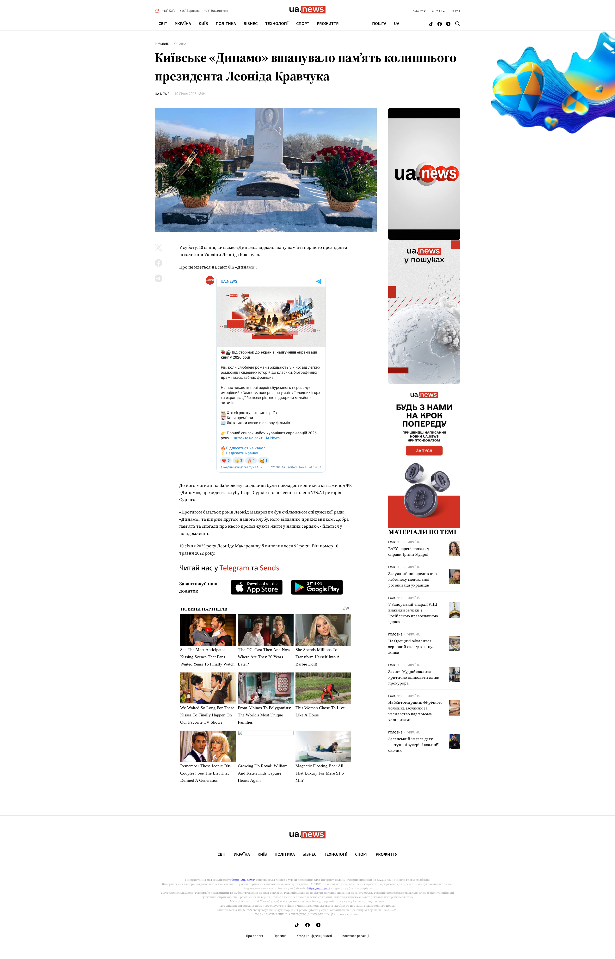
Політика (226, 24)
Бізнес (251, 24)
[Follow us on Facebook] (439, 24)
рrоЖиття (328, 24)
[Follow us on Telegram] (448, 24)
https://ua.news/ (243, 880)
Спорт (302, 24)
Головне (162, 44)
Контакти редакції (355, 936)
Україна (183, 24)
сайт (222, 267)
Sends (269, 568)
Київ (203, 24)
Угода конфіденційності (314, 936)
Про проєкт (254, 936)
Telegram (234, 568)
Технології (277, 24)
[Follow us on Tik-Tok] (431, 24)
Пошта (379, 24)
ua (396, 24)
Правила (280, 936)
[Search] (457, 23)
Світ (163, 24)
